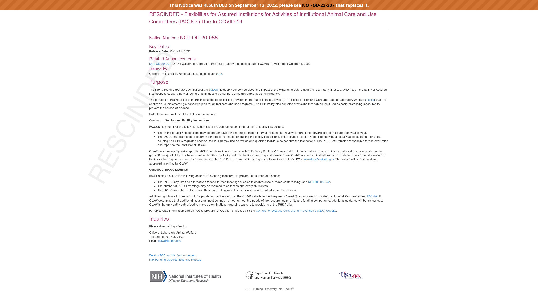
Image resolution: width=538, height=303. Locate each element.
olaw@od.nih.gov (169, 240)
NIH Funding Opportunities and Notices (175, 259)
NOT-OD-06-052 (319, 182)
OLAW (214, 89)
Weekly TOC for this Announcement (172, 255)
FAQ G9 (372, 196)
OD (219, 74)
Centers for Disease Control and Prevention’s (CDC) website (296, 210)
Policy (370, 99)
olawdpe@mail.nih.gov (319, 159)
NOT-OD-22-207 (318, 5)
